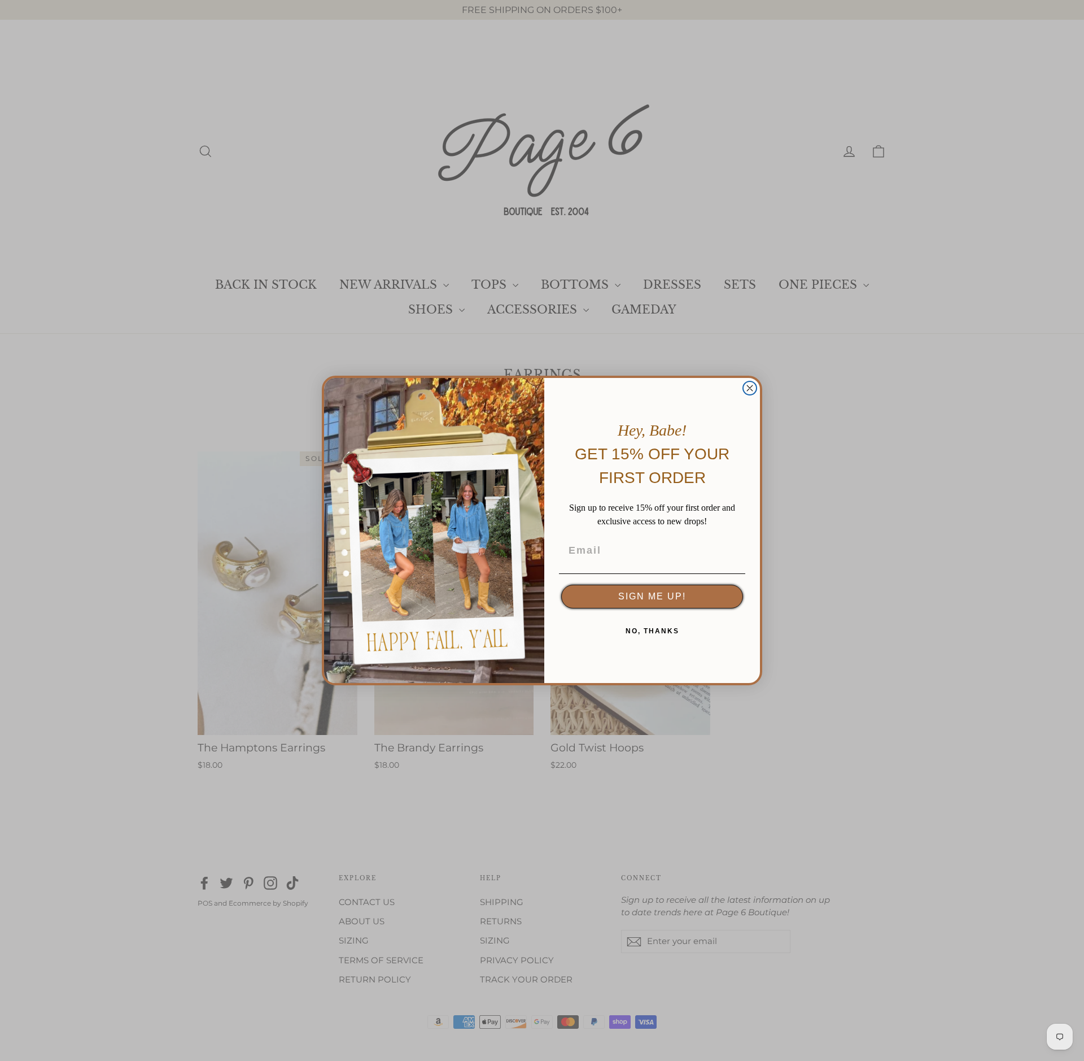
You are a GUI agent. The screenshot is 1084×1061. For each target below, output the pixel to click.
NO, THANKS (652, 631)
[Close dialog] (750, 388)
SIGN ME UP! (652, 596)
